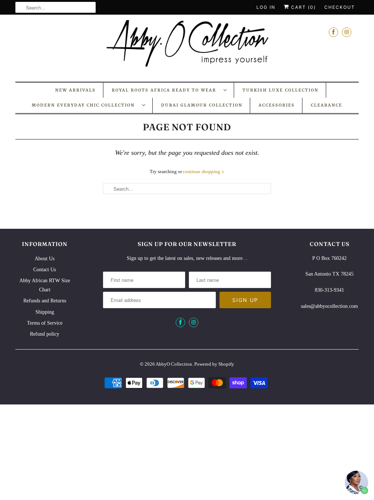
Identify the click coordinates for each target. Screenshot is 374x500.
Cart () (302, 7)
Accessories (277, 105)
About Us (44, 258)
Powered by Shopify (214, 364)
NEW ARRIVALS (75, 90)
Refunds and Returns (44, 300)
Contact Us (44, 269)
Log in (265, 7)
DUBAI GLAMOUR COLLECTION (202, 105)
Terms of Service (44, 323)
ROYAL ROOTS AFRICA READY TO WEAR (166, 90)
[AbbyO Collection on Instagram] (346, 32)
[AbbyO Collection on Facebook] (333, 32)
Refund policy (44, 334)
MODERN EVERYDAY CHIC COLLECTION (85, 105)
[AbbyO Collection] (187, 47)
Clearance (326, 105)
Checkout (339, 7)
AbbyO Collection (174, 364)
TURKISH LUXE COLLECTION (280, 90)
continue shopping (202, 171)
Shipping (44, 312)
